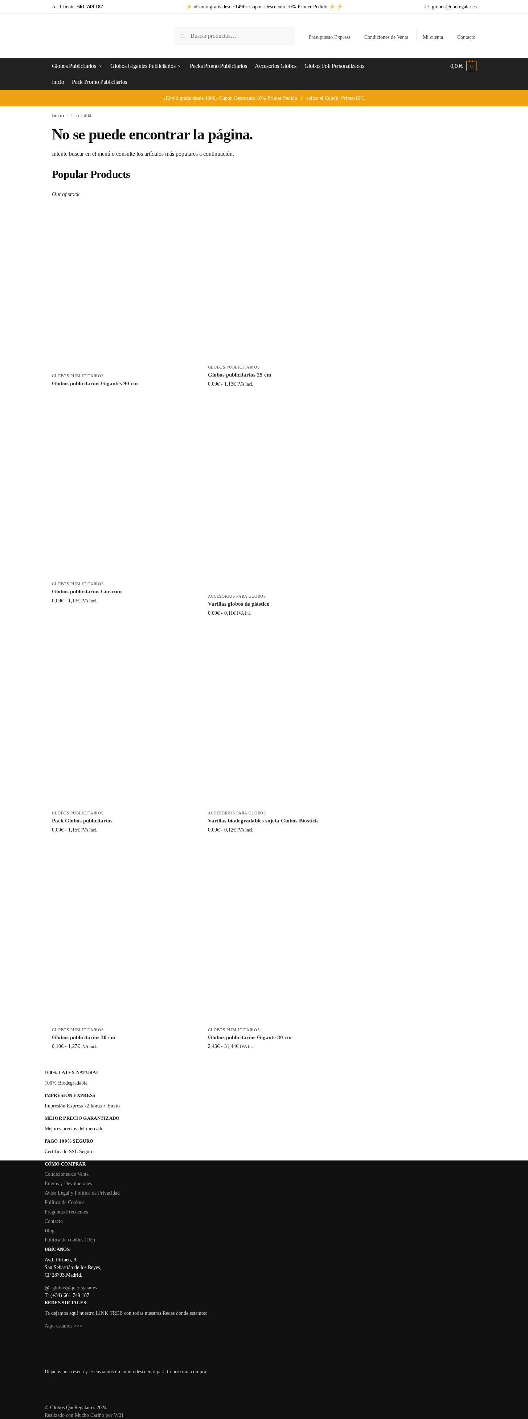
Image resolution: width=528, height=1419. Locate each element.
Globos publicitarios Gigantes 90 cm (95, 383)
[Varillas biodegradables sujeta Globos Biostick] (280, 721)
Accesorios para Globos (237, 596)
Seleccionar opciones (124, 396)
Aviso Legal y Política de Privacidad (82, 1193)
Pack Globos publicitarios (82, 821)
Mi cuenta (433, 37)
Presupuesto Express (329, 37)
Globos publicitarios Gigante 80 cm (250, 1037)
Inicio (58, 115)
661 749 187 (89, 6)
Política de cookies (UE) (70, 1240)
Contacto (466, 37)
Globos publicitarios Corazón (87, 591)
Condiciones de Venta (386, 37)
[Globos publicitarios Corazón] (124, 492)
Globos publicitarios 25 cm (239, 375)
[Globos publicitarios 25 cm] (280, 275)
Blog (49, 1230)
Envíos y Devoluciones (68, 1183)
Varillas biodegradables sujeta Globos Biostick (263, 821)
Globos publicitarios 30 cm (83, 1037)
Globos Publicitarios (78, 376)
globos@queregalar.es (454, 6)
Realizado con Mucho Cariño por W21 (84, 1415)
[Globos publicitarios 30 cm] (124, 938)
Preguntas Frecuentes (66, 1212)
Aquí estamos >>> (63, 1326)
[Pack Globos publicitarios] (124, 721)
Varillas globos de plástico (239, 604)
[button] (463, 66)
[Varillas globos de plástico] (280, 498)
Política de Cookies (64, 1202)
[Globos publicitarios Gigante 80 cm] (280, 938)
